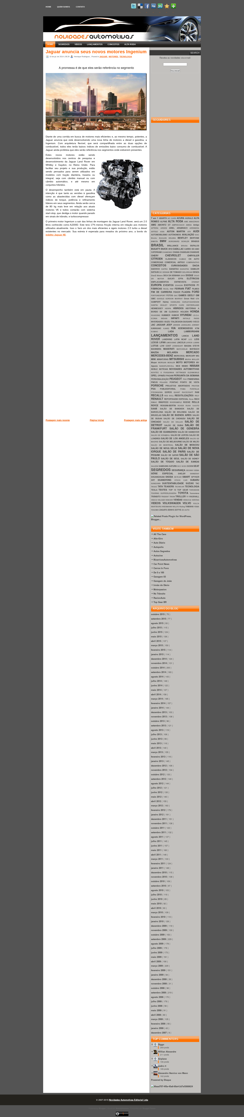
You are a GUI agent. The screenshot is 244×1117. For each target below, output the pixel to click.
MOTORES (114, 57)
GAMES (182, 295)
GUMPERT (157, 301)
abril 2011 (156, 854)
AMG (154, 224)
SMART (186, 476)
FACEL (166, 288)
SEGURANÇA (179, 470)
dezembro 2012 (159, 765)
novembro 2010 (159, 876)
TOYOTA (184, 493)
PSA (155, 388)
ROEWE (187, 402)
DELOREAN (187, 272)
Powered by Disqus (161, 1079)
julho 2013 (156, 734)
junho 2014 (157, 685)
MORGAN (162, 362)
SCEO (184, 466)
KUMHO (159, 331)
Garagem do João (163, 580)
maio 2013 (156, 743)
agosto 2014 (157, 676)
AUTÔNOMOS (175, 234)
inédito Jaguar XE (56, 234)
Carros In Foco (161, 568)
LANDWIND (168, 339)
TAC (197, 483)
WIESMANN (167, 506)
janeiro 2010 (157, 921)
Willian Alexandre (167, 1051)
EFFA (182, 278)
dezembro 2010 (159, 872)
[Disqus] (96, 286)
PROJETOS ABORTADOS (178, 385)
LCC (191, 339)
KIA (174, 328)
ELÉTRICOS (193, 278)
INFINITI (177, 318)
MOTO (180, 362)
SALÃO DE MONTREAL (163, 445)
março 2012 (157, 805)
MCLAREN (176, 352)
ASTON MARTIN (177, 231)
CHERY (158, 255)
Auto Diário (159, 542)
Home (48, 7)
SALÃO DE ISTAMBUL (161, 435)
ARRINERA (194, 228)
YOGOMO (155, 510)
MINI (154, 359)
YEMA (196, 506)
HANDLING (176, 302)
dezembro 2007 (159, 1032)
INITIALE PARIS (191, 318)
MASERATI (170, 348)
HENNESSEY (158, 308)
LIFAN (162, 342)
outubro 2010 (158, 881)
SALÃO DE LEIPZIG (180, 435)
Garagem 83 (160, 576)
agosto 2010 (157, 890)
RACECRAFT (188, 392)
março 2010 (157, 912)
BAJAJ (155, 238)
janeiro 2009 (157, 974)
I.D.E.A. (196, 315)
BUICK (164, 248)
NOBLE (155, 369)
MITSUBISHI (177, 359)
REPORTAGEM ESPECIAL (176, 399)
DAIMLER (195, 269)
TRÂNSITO (156, 496)
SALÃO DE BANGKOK (173, 408)
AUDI (196, 231)
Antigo (196, 224)
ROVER (182, 405)
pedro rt (162, 1065)
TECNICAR (180, 486)
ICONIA (156, 318)
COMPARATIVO (192, 262)
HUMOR (176, 315)
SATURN (173, 466)
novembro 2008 (159, 983)
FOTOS (170, 295)
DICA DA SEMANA (172, 275)
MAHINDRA (157, 349)
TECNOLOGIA (126, 57)
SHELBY (184, 473)
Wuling (182, 506)
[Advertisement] (106, 439)
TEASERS (169, 486)
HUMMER (166, 315)
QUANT (178, 392)
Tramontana (194, 493)
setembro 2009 (159, 939)
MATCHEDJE (183, 349)
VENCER (169, 500)
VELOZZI (161, 500)
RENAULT (157, 399)
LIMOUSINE (171, 342)
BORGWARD (175, 241)
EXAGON (179, 285)
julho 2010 (156, 894)
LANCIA (187, 335)
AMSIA (189, 225)
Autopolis (158, 547)
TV (187, 496)
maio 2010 (156, 903)
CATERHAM (156, 252)
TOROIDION (194, 490)
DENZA (196, 272)
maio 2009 (156, 956)
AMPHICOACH (179, 225)
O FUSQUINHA (168, 372)
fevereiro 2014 (158, 703)
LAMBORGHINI (191, 331)
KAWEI (167, 328)
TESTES (163, 489)
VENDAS (178, 499)
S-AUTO (196, 405)
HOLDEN (185, 311)
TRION (172, 496)
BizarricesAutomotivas (165, 559)
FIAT (188, 288)
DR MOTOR (159, 278)
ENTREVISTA (183, 281)
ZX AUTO (185, 510)
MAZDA (159, 352)
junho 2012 (157, 792)
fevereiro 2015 (158, 649)
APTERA (156, 228)
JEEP (169, 324)
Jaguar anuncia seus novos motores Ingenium (96, 51)
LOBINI (196, 342)
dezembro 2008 (159, 979)
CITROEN (158, 259)
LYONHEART (178, 346)
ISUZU (167, 321)
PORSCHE (158, 385)
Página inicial (97, 420)
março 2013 (157, 752)
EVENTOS (169, 285)
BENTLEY (184, 237)
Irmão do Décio (161, 585)
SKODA (169, 476)
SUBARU (194, 479)
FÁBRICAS (157, 288)
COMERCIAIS (158, 262)
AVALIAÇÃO (188, 234)
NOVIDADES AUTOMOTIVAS (184, 369)
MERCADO (192, 352)
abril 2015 (156, 641)
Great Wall (190, 298)
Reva (191, 399)
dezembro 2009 (159, 925)
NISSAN (194, 366)
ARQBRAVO (183, 228)
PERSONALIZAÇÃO (160, 379)
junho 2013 (157, 738)
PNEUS (155, 382)
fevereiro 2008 (158, 1023)
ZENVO (171, 509)
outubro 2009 (158, 934)
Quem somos (63, 7)
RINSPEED (164, 402)
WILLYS (175, 506)
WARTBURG (156, 506)
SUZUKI (191, 483)
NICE (179, 366)
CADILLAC (178, 248)
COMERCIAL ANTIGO (175, 262)
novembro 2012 (159, 769)
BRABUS (195, 241)
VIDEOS (78, 44)
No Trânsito (159, 593)
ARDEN (165, 228)
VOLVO (188, 503)
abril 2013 (156, 747)
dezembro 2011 (159, 819)
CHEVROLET (176, 255)
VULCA (196, 503)
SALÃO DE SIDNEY (190, 458)
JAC (153, 324)
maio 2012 (156, 796)
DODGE (190, 275)
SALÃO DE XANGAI (187, 461)
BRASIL (159, 245)
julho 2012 (156, 787)
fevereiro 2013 (158, 756)
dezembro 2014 (159, 658)
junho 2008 (157, 1005)
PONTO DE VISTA (189, 382)
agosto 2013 (157, 730)
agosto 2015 (157, 623)
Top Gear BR (160, 602)
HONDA (194, 311)
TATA (161, 486)
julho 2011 (156, 841)
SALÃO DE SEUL (171, 458)
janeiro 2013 (157, 761)
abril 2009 (156, 961)
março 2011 (157, 858)
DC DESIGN (164, 272)
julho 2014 (156, 680)
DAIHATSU (185, 269)
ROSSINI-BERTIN (169, 405)
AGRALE (189, 218)
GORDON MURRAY (174, 298)
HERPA (169, 308)
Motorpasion (160, 589)
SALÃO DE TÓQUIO (163, 461)
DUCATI (173, 278)
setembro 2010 (159, 885)
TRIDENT (165, 496)
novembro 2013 (159, 716)
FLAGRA (187, 291)
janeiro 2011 (157, 867)
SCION (190, 466)
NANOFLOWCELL (167, 366)
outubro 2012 (158, 774)
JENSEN (177, 325)
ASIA (163, 231)
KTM (197, 328)
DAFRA (165, 269)
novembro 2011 (159, 823)
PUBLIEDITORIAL (170, 388)
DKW (183, 275)
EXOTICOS (190, 285)
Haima (167, 301)
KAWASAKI (157, 328)
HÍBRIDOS (179, 308)
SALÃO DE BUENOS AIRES (177, 415)
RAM (197, 392)
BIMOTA (155, 241)
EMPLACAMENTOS (162, 281)
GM (197, 295)
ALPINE (164, 221)
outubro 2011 (158, 827)
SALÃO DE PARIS (175, 451)
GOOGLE (161, 298)
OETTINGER (182, 372)
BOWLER (186, 241)
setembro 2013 (159, 725)
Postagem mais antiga (135, 420)
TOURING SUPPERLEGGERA (164, 493)
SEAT (196, 465)
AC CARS (172, 218)
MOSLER (171, 362)
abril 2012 (156, 801)
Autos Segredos (162, 551)
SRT (154, 480)
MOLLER (195, 359)
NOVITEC (156, 372)
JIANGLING (186, 325)
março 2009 (157, 965)
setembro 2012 (159, 778)
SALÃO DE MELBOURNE (171, 441)
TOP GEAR (183, 489)
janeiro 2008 (157, 1028)
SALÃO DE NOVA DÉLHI (164, 448)
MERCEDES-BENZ (162, 355)
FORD (195, 292)
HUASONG (156, 315)
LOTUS (155, 345)
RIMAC (155, 402)
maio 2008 (156, 1010)
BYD (170, 249)
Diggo (161, 1044)
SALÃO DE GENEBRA (184, 428)
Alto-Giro (158, 538)
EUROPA (157, 285)
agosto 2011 (157, 836)
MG (197, 355)
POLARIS (164, 382)
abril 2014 (156, 694)
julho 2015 (156, 627)
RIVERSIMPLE (176, 402)
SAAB (155, 408)
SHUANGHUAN (158, 476)
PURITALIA (194, 389)
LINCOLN (181, 342)
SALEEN (155, 466)
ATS (190, 231)
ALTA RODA (130, 44)
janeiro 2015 (157, 654)
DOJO (196, 275)
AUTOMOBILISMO (159, 234)
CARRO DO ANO (191, 249)
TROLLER (180, 496)
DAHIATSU (174, 269)
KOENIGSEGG (186, 328)
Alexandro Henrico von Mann (173, 1073)
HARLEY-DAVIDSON (190, 302)
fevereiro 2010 (158, 916)
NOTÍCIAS (164, 369)
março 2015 (157, 645)
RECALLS (157, 395)
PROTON (195, 385)
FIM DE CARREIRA (162, 291)
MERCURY (191, 355)
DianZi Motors (157, 275)
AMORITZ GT (165, 224)
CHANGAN (185, 252)
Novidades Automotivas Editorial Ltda (128, 1099)
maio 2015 (156, 636)
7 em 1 (155, 218)
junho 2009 (157, 952)
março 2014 (157, 698)
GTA (197, 298)
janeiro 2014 (157, 707)
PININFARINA (193, 379)
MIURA (188, 359)
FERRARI (180, 288)
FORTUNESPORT (158, 295)
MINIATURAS (163, 359)
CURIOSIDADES (182, 265)
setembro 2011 (159, 832)
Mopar (154, 362)
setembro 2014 (159, 672)
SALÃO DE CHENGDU (175, 418)
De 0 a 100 (159, 572)
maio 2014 (156, 689)
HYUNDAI (186, 315)
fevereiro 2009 (158, 970)
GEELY (191, 295)
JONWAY (195, 325)
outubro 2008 (158, 988)
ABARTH (163, 218)
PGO (185, 379)
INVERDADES (157, 321)
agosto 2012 (157, 783)
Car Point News (161, 563)
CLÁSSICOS (172, 259)
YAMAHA (189, 506)
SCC (179, 466)
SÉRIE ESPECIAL (164, 473)
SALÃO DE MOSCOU (187, 444)
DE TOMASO (176, 272)
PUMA (185, 389)
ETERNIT (195, 282)
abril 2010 (156, 908)
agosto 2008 (157, 997)
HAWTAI (155, 305)
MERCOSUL (180, 355)
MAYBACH (194, 349)
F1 (198, 285)
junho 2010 (157, 899)
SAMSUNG (164, 466)
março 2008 (157, 1019)
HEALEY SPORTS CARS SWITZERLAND (179, 305)
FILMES (195, 288)
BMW (164, 241)
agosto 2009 (157, 943)
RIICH (196, 399)
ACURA (181, 218)
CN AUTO (194, 259)
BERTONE (194, 238)
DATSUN (155, 272)
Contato (80, 7)
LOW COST (166, 345)
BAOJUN (164, 238)
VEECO (154, 500)
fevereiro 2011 (158, 863)
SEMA (196, 470)
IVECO (196, 321)
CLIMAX (184, 259)
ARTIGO (155, 231)
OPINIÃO (162, 375)
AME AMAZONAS (191, 221)
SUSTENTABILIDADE (174, 483)
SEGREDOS (64, 44)
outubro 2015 (158, 614)
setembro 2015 (159, 618)
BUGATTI (156, 248)
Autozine (158, 555)
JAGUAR (103, 57)
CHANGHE (194, 252)
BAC (197, 234)
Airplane (162, 1058)
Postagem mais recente (58, 420)
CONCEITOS (113, 44)
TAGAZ (154, 486)
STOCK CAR (182, 480)
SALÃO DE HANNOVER (188, 432)
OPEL (154, 375)
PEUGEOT (176, 379)
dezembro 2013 (159, 712)
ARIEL (173, 228)
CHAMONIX (167, 252)
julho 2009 (156, 947)
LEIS (196, 339)
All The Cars (160, 534)
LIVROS (189, 342)
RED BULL (169, 395)
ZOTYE (178, 509)
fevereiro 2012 (158, 810)
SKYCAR (178, 477)
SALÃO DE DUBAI (174, 425)
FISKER (177, 292)
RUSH (189, 405)
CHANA (176, 252)
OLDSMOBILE (193, 372)
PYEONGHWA (158, 392)
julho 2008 (156, 1001)
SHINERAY (194, 473)
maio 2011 (156, 850)
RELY (197, 395)
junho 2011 (157, 845)
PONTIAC (175, 382)
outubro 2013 (158, 721)
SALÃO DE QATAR (170, 455)
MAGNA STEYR (191, 345)
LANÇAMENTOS (95, 44)
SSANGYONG (166, 479)
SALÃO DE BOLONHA (176, 412)
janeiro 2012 (157, 814)
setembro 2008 (159, 992)
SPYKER (195, 476)
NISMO (186, 366)
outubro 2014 (158, 667)
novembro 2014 (159, 663)
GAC (176, 295)
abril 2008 (156, 1014)
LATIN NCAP (181, 339)
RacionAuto (159, 597)
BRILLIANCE (174, 245)
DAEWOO (156, 269)
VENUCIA (187, 500)
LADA (176, 331)
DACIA (196, 265)
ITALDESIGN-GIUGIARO (182, 321)
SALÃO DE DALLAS (174, 422)
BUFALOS (194, 245)
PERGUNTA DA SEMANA (186, 375)
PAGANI (170, 375)
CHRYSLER (193, 255)
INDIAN (166, 318)
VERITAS (195, 500)
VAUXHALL (194, 496)
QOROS (169, 392)
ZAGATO (163, 509)
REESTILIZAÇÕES (185, 395)
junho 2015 (157, 632)
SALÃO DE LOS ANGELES (175, 438)
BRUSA (185, 245)
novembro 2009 (159, 930)
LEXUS (155, 342)
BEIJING (173, 238)
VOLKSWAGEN (173, 503)
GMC (154, 298)
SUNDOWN (156, 483)
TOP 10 (173, 489)
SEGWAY (190, 470)
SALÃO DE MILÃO (190, 441)
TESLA (155, 489)
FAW (172, 288)
